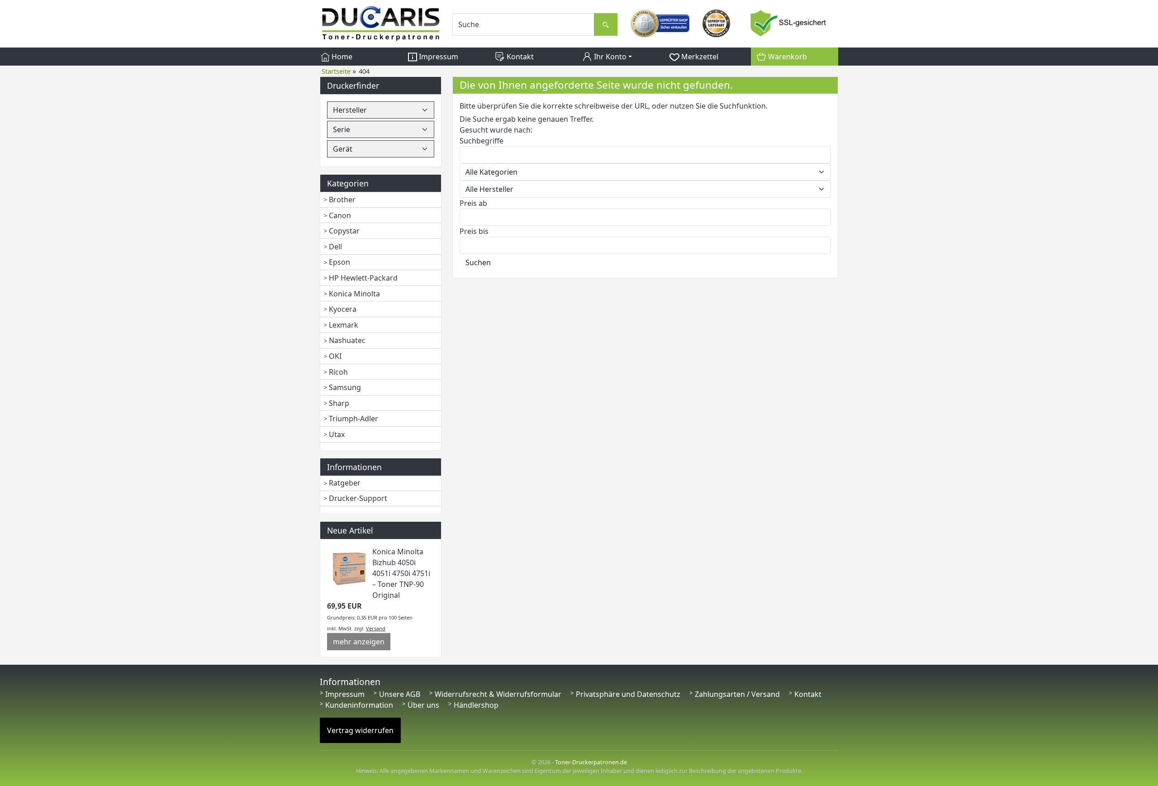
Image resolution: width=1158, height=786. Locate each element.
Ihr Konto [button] (609, 57)
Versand (375, 628)
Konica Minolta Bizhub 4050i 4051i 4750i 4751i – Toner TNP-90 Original (401, 573)
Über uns (423, 705)
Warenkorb (786, 57)
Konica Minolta (354, 294)
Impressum (437, 57)
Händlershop (476, 705)
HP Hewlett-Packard (363, 278)
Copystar (344, 231)
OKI (335, 356)
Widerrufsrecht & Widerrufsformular (498, 694)
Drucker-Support (358, 498)
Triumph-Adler (353, 419)
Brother (342, 200)
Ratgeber (345, 483)
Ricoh (338, 372)
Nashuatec (347, 340)
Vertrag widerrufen (360, 730)
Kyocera (342, 309)
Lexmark (343, 325)
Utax (337, 434)
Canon (340, 215)
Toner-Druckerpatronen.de (591, 762)
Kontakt (519, 57)
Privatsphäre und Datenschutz (628, 694)
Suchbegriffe (481, 141)
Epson (339, 262)
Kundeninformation (359, 705)
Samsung (345, 387)
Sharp (339, 403)
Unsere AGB (399, 694)
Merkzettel (698, 57)
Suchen (478, 262)
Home (341, 57)
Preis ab (473, 203)
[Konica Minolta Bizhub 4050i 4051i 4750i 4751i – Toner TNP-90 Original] (349, 568)
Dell (335, 247)
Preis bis (474, 231)
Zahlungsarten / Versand (737, 694)
